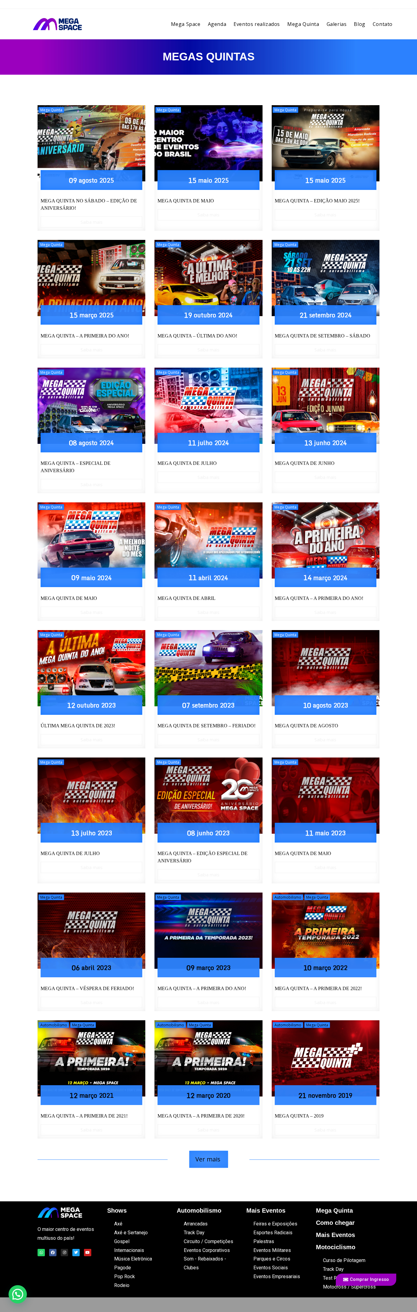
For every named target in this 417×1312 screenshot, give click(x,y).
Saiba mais (92, 222)
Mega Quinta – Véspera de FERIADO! (87, 988)
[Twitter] (76, 1252)
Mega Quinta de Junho (305, 463)
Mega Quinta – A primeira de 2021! (84, 1115)
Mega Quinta (51, 109)
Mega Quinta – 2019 (299, 1115)
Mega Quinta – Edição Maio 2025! (317, 200)
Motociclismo (335, 1247)
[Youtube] (87, 1252)
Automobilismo (287, 897)
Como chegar (335, 1222)
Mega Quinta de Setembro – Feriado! (207, 725)
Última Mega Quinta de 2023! (78, 725)
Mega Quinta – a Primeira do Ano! (85, 335)
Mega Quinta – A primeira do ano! (202, 988)
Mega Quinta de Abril (187, 598)
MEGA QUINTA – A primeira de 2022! (318, 988)
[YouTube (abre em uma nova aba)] (388, 6)
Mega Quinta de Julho (187, 463)
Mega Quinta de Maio (69, 598)
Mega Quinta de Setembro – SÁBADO (322, 335)
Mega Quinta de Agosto (306, 725)
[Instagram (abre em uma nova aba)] (379, 6)
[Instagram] (64, 1252)
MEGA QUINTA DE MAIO (186, 200)
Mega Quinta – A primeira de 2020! (201, 1115)
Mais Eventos (335, 1235)
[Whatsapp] (41, 1252)
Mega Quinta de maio (303, 853)
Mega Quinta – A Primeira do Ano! (319, 598)
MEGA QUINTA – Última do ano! (197, 335)
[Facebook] (52, 1252)
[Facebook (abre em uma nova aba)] (370, 6)
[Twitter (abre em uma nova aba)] (361, 6)
